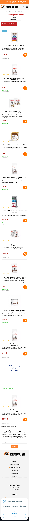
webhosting (12, 519)
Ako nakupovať (15, 470)
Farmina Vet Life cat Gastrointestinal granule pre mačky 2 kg (14, 211)
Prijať (14, 511)
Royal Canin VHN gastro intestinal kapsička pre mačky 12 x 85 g (14, 244)
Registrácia (14, 2)
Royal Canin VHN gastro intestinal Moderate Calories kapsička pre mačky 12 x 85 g (14, 278)
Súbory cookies (15, 476)
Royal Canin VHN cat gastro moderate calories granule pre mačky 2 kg (14, 178)
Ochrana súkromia (15, 473)
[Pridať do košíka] (25, 55)
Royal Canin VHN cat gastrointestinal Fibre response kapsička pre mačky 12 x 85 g (14, 112)
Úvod (2, 11)
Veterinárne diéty (12, 11)
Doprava (15, 479)
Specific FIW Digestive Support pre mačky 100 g (14, 144)
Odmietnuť (14, 516)
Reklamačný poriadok (15, 467)
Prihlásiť (9, 2)
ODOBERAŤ (14, 446)
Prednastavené (12, 19)
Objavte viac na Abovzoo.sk (14, 377)
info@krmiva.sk (22, 1)
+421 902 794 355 (7, 1)
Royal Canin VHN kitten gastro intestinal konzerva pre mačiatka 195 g (14, 311)
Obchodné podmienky (15, 464)
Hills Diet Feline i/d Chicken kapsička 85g (14, 45)
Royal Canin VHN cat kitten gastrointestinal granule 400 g (14, 79)
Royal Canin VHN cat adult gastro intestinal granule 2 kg (14, 410)
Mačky (6, 11)
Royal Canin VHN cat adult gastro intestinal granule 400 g (14, 344)
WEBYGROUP (21, 519)
